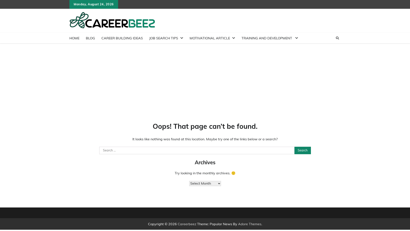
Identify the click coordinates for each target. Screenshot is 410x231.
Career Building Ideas (122, 38)
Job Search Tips (163, 38)
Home (74, 38)
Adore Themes (249, 224)
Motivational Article (210, 38)
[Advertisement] (205, 76)
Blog (90, 38)
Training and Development (267, 38)
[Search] (337, 38)
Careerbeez (187, 224)
